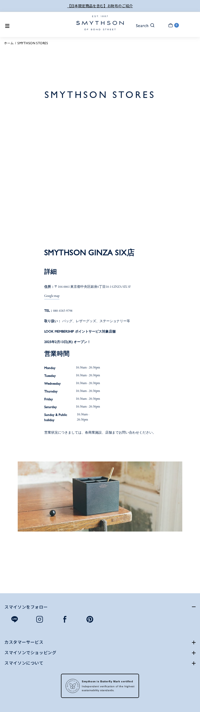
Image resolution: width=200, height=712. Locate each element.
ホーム (9, 43)
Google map (51, 296)
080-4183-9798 (62, 311)
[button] (143, 25)
